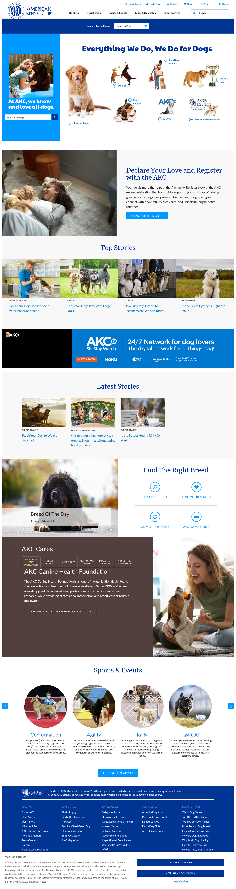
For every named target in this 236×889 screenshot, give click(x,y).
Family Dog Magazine (83, 430)
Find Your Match (196, 497)
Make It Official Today (147, 215)
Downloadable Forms (114, 816)
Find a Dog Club (151, 826)
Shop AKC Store (71, 835)
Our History (28, 821)
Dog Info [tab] (74, 12)
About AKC (28, 812)
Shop (189, 4)
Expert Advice (30, 430)
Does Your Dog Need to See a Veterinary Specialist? (29, 308)
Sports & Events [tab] (118, 12)
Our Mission (28, 816)
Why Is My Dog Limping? (196, 840)
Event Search (135, 4)
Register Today (81, 123)
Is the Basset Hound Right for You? (141, 437)
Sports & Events (224, 80)
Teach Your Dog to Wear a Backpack (39, 437)
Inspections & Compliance (116, 840)
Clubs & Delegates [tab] (145, 12)
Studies (128, 300)
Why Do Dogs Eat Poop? (195, 835)
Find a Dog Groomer (73, 816)
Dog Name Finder (196, 526)
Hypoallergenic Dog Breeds (197, 830)
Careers (26, 844)
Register (174, 4)
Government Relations (114, 835)
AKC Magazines (70, 840)
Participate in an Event (154, 816)
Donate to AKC (150, 821)
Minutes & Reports (32, 826)
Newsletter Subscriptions (36, 849)
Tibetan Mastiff (41, 521)
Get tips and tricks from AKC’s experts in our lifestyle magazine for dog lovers (93, 440)
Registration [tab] (94, 12)
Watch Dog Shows (192, 812)
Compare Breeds (155, 526)
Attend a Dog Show (152, 812)
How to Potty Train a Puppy (197, 849)
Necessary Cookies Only (180, 873)
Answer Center (110, 826)
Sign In (225, 4)
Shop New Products (174, 62)
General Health (18, 300)
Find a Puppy (156, 4)
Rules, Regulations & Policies (117, 821)
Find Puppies (137, 102)
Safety (70, 300)
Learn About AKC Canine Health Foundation (61, 611)
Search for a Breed (98, 26)
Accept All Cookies (180, 862)
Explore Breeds (155, 497)
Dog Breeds (188, 300)
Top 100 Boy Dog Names (195, 821)
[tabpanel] (46, 719)
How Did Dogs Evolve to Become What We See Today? (144, 308)
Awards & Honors (31, 835)
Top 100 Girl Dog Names (195, 816)
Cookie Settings (180, 881)
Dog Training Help (72, 830)
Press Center (29, 840)
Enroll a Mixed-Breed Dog (76, 826)
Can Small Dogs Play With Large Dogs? (89, 308)
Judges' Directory (111, 830)
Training (122, 85)
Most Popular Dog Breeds (196, 826)
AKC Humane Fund (153, 830)
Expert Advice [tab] (172, 12)
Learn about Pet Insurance (207, 119)
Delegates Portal (111, 812)
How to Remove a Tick (194, 844)
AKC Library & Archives (35, 830)
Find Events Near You (118, 772)
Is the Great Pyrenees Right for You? (203, 308)
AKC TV (204, 4)
